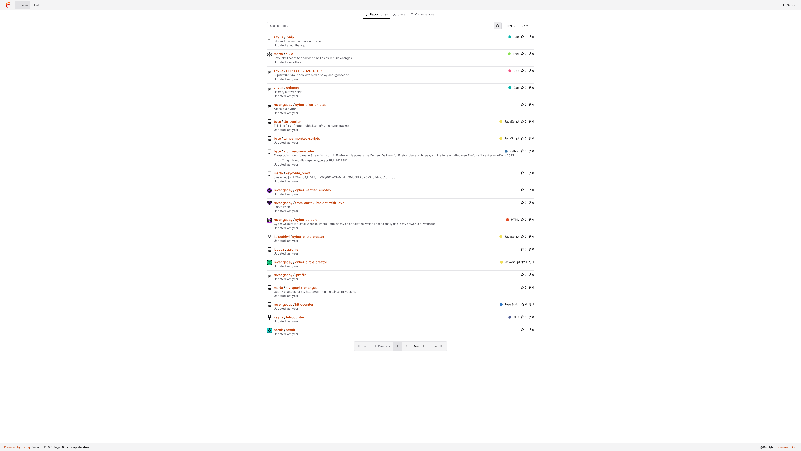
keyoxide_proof (298, 173)
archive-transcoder (298, 151)
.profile (292, 249)
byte (277, 121)
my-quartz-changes (301, 287)
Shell (516, 54)
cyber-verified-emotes (313, 190)
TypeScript (512, 304)
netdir (278, 330)
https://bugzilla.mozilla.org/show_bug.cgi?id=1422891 (311, 160)
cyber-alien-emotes (310, 105)
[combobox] (511, 25)
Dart (516, 37)
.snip (290, 37)
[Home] (8, 5)
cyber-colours (306, 220)
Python (514, 151)
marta (278, 54)
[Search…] (497, 25)
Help (37, 5)
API (794, 447)
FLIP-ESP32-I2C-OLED (304, 71)
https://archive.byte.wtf (437, 155)
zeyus (278, 37)
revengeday (283, 105)
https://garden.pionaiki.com (325, 291)
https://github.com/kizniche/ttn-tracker (322, 125)
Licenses (782, 447)
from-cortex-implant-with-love (319, 203)
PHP (516, 317)
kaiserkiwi (282, 236)
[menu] (766, 447)
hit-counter (304, 304)
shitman (292, 88)
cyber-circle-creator (308, 236)
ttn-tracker (292, 121)
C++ (516, 70)
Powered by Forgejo (17, 447)
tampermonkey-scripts (301, 138)
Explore (23, 5)
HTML (515, 219)
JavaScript (511, 121)
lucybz (279, 249)
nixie (289, 54)
